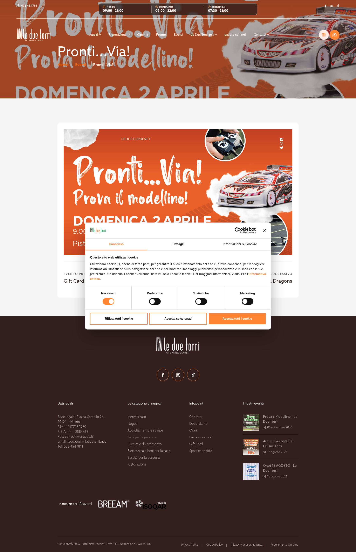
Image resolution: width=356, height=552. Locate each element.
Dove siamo (198, 423)
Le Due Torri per (203, 34)
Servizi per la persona (144, 457)
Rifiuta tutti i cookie (119, 318)
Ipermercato (137, 417)
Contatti (260, 34)
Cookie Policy (214, 544)
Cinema (142, 34)
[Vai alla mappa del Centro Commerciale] (335, 35)
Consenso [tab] (116, 244)
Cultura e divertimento (145, 444)
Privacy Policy (189, 544)
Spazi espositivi (201, 451)
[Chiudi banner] (264, 230)
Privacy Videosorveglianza (246, 544)
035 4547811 (73, 446)
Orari (193, 430)
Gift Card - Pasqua (84, 281)
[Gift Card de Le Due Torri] (324, 35)
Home (62, 64)
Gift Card (196, 444)
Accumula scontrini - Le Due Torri (278, 444)
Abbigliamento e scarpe (145, 430)
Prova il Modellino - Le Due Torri (280, 419)
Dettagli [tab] (178, 244)
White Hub (144, 543)
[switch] (150, 301)
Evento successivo (273, 274)
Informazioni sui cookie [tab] (240, 244)
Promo (161, 34)
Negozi (93, 34)
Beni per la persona (142, 437)
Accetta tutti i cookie (237, 318)
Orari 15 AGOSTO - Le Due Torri (280, 468)
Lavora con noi (235, 34)
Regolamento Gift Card (285, 544)
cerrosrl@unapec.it (79, 436)
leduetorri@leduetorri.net (87, 441)
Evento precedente (83, 274)
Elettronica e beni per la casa (149, 451)
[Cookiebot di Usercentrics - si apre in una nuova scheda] (238, 230)
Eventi (178, 34)
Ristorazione (118, 34)
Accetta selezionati (178, 318)
